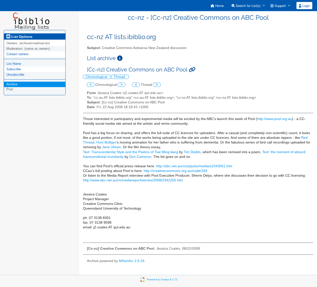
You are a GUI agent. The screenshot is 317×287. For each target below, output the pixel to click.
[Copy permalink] (192, 70)
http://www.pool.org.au (274, 119)
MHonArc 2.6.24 (131, 261)
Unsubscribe (15, 74)
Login (305, 5)
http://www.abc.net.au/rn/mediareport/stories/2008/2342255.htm (133, 180)
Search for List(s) (248, 5)
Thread (120, 77)
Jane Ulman (111, 147)
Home (219, 5)
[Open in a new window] (120, 58)
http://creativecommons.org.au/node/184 (175, 171)
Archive (11, 84)
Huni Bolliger (106, 142)
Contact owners (17, 54)
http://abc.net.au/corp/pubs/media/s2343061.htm (194, 166)
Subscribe (13, 69)
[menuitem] (217, 5)
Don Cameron (140, 157)
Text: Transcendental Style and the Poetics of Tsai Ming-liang (130, 152)
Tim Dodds (192, 152)
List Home (13, 64)
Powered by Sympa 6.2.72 (162, 279)
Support (280, 5)
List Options (21, 37)
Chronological (97, 77)
